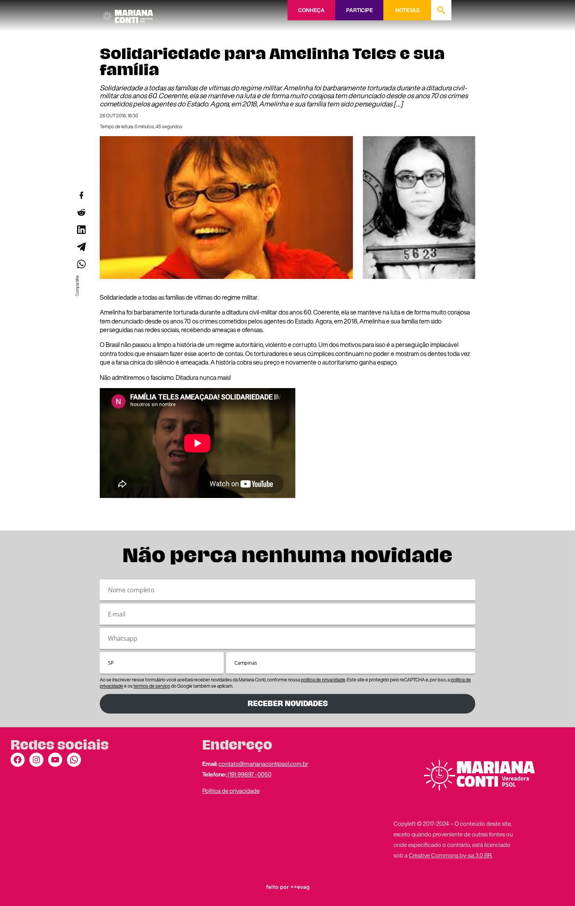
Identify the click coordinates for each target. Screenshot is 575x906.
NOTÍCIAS (407, 10)
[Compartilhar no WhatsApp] (81, 264)
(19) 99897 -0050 (248, 774)
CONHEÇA (311, 10)
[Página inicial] (130, 13)
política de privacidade (323, 679)
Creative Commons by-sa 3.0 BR (450, 855)
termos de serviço (151, 686)
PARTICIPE (359, 10)
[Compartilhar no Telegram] (81, 247)
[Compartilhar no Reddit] (81, 212)
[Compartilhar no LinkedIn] (81, 229)
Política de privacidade (231, 790)
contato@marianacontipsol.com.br (263, 763)
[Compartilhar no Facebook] (81, 195)
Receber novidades (288, 703)
